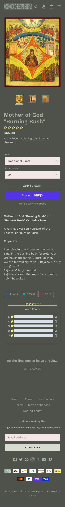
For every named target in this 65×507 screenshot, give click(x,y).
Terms (19, 405)
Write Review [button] (32, 309)
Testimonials (45, 399)
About (29, 399)
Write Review (32, 368)
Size (7, 154)
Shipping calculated (33, 138)
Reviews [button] (12, 348)
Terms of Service (39, 405)
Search (15, 399)
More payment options (32, 203)
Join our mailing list (32, 421)
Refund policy (32, 410)
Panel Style (11, 168)
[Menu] (59, 6)
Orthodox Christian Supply (28, 491)
